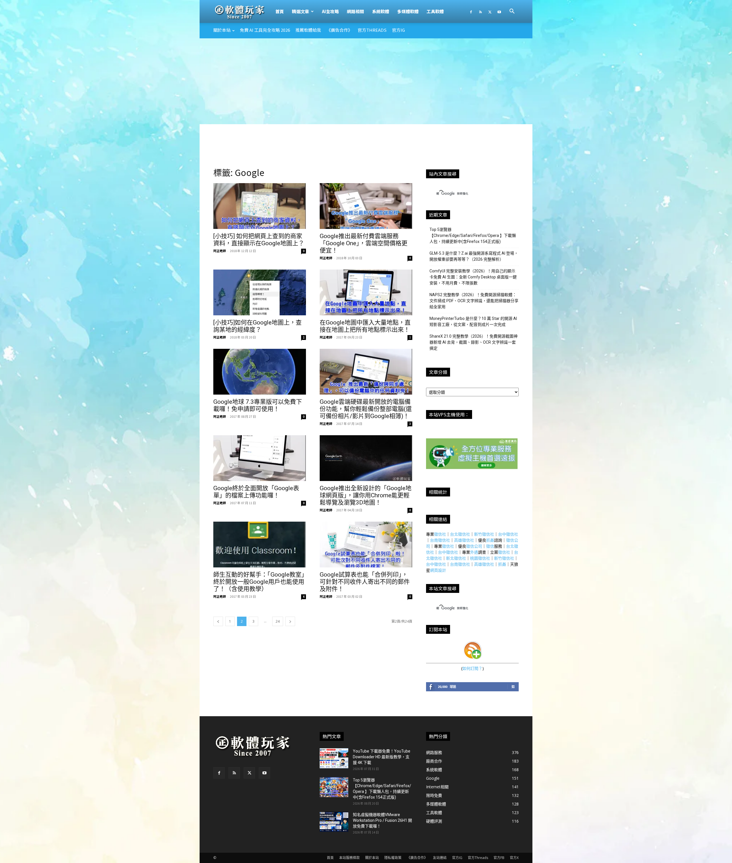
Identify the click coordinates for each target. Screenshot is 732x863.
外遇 (474, 552)
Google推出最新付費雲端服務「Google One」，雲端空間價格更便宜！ (363, 243)
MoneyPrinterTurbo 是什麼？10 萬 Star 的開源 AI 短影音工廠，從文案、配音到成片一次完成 (473, 321)
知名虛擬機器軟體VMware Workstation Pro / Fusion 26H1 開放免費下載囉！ (382, 820)
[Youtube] (499, 11)
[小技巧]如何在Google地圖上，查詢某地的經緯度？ (257, 326)
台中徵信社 (508, 534)
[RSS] (480, 11)
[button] (512, 12)
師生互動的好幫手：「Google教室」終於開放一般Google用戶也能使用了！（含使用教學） (259, 581)
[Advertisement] (366, 81)
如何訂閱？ (472, 668)
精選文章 (300, 11)
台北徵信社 (460, 534)
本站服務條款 (349, 857)
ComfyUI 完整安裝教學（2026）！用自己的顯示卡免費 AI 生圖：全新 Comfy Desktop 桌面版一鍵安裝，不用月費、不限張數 (473, 277)
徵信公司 (474, 546)
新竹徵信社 (484, 534)
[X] (490, 11)
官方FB (499, 857)
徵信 (490, 546)
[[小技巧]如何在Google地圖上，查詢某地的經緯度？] (259, 292)
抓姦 (490, 540)
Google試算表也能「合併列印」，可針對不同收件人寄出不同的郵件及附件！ (365, 581)
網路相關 (355, 11)
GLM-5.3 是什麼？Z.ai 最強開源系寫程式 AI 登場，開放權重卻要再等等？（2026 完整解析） (473, 256)
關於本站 (221, 30)
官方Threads (372, 30)
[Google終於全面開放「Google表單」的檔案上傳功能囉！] (259, 458)
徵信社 (440, 534)
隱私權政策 (392, 857)
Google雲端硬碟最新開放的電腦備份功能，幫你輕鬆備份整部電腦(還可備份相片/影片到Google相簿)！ (366, 408)
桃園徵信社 (480, 558)
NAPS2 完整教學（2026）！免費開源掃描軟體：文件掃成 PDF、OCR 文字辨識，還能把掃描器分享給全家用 (473, 300)
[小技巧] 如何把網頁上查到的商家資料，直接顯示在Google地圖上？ (258, 240)
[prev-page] (218, 621)
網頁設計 (438, 570)
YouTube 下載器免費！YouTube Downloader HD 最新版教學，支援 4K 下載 (381, 757)
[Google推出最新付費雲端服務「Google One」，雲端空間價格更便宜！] (366, 206)
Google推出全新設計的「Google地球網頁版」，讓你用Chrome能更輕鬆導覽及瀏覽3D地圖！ (365, 495)
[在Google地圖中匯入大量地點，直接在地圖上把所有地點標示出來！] (366, 292)
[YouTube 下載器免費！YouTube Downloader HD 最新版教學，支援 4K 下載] (334, 758)
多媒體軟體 (408, 11)
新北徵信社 (456, 558)
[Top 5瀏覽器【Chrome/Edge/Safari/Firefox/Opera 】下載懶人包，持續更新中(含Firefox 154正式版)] (334, 787)
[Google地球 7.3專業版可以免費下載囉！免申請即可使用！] (259, 372)
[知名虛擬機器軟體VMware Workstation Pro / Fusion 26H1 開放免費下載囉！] (334, 822)
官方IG (398, 30)
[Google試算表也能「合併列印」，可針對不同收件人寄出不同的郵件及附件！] (366, 544)
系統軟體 (380, 11)
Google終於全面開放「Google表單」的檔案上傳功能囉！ (256, 492)
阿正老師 (219, 250)
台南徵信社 (440, 540)
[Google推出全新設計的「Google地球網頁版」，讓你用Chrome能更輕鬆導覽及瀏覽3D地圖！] (366, 458)
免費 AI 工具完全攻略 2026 (265, 30)
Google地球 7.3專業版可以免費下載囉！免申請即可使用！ (257, 405)
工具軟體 (435, 11)
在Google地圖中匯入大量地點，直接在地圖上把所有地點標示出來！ (365, 326)
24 (278, 621)
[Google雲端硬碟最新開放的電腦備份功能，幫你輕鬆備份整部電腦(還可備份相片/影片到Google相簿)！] (366, 372)
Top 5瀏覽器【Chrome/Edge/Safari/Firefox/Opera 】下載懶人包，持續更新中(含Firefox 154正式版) (472, 235)
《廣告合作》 (339, 30)
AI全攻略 (330, 11)
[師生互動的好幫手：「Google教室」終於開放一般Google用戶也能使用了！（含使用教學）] (259, 544)
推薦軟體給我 (308, 30)
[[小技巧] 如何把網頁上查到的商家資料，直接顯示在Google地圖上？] (259, 206)
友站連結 (440, 857)
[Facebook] (471, 11)
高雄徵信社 (464, 540)
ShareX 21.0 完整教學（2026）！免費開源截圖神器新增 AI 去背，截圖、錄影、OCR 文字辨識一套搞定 (473, 342)
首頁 (279, 11)
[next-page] (290, 621)
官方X (514, 857)
